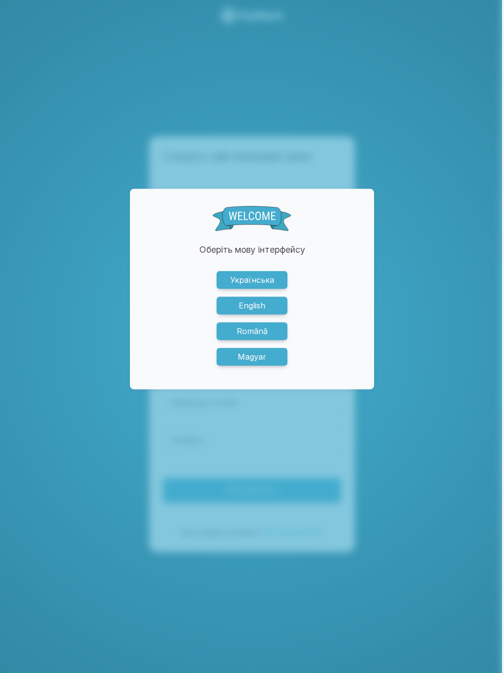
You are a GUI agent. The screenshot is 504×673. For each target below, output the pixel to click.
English (252, 306)
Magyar (252, 357)
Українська (252, 280)
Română (252, 331)
